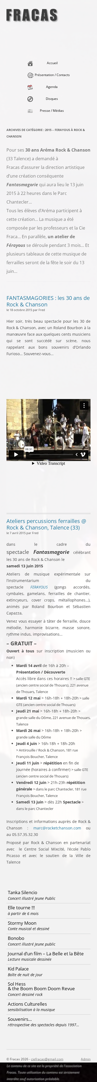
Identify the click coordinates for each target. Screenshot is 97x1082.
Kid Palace (25, 971)
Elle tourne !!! (23, 910)
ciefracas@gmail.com (47, 1059)
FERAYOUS (39, 587)
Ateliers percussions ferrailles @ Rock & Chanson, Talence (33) (46, 524)
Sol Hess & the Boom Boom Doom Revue (41, 989)
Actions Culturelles (31, 1006)
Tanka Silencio (31, 895)
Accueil (52, 63)
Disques (52, 98)
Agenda (52, 86)
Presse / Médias (52, 110)
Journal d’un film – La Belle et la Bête (46, 956)
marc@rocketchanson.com (57, 828)
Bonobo (31, 941)
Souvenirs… (43, 1022)
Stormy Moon (28, 925)
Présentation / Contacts (52, 75)
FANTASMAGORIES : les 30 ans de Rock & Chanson (48, 301)
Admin (86, 1059)
